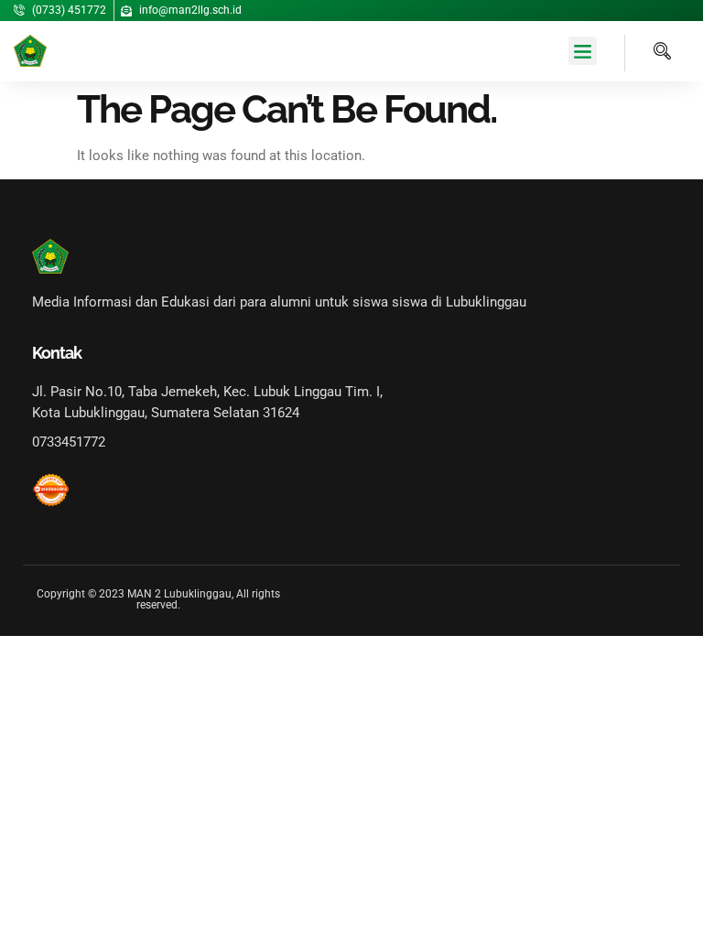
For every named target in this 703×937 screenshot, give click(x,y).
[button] (583, 51)
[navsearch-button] (648, 53)
